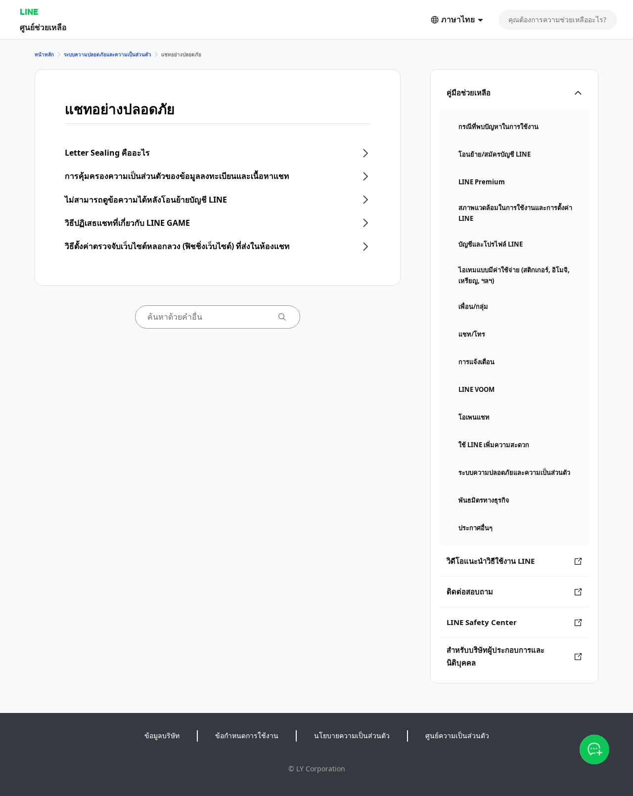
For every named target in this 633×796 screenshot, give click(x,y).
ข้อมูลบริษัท (162, 735)
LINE (29, 11)
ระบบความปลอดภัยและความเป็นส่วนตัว (107, 54)
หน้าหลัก (44, 54)
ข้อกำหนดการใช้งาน (246, 735)
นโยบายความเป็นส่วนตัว (352, 735)
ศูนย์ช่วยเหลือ (43, 27)
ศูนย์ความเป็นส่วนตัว (457, 735)
